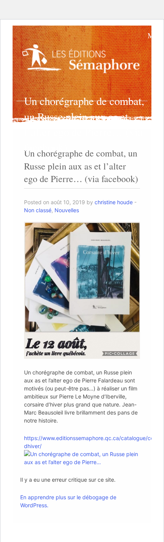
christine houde (114, 202)
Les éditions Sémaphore (83, 59)
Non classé (37, 210)
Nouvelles (67, 210)
